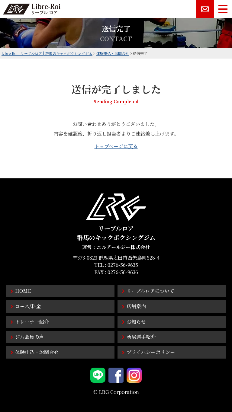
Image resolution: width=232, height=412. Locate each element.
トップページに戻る (116, 146)
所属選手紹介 (141, 336)
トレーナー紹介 (32, 321)
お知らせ (136, 321)
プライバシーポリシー (151, 352)
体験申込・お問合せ (37, 352)
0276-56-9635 (123, 264)
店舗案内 (136, 306)
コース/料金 (28, 306)
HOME (23, 290)
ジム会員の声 (29, 336)
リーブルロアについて (150, 290)
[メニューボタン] (223, 9)
